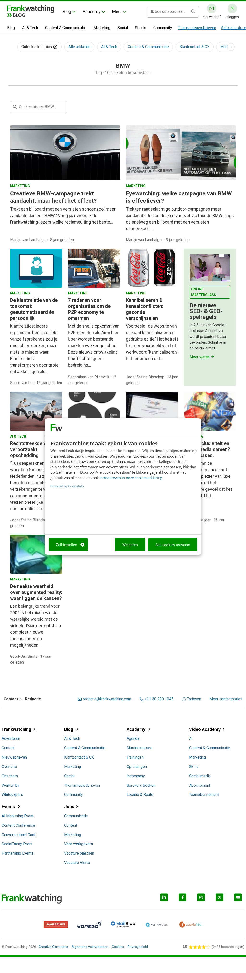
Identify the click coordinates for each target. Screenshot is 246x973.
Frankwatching (16, 729)
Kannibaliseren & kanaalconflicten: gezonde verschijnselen (144, 309)
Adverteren (11, 738)
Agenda (133, 738)
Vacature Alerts (77, 862)
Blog (67, 11)
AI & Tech (30, 28)
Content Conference (18, 825)
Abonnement (199, 785)
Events (9, 806)
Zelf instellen (66, 544)
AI (191, 738)
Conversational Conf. (19, 834)
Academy (92, 11)
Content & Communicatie (65, 28)
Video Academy (205, 729)
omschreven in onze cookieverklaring (131, 477)
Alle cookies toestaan (172, 544)
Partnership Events (18, 853)
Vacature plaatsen (79, 853)
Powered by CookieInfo (67, 486)
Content (70, 825)
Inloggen (232, 17)
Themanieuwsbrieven (197, 27)
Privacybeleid (138, 947)
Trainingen (135, 757)
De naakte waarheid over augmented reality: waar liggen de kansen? (36, 592)
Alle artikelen (79, 47)
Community (162, 28)
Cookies (118, 947)
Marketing (101, 28)
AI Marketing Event (17, 816)
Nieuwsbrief (212, 17)
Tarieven (194, 699)
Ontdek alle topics (37, 47)
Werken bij (10, 785)
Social (122, 28)
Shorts (140, 28)
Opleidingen (137, 766)
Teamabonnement (204, 794)
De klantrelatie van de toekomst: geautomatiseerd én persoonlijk (34, 309)
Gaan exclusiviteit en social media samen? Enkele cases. (207, 449)
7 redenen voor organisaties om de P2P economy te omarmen (89, 309)
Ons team (10, 776)
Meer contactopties (225, 699)
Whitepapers (12, 794)
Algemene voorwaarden (90, 947)
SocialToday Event (17, 844)
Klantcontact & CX (194, 47)
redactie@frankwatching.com (107, 699)
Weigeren (130, 544)
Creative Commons (53, 947)
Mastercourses (139, 748)
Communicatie (76, 816)
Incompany (136, 776)
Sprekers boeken (141, 785)
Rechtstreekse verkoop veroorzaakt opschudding (36, 449)
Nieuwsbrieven (14, 757)
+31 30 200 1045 (159, 699)
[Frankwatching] (30, 8)
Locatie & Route (140, 794)
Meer (117, 11)
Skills (193, 766)
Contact (8, 748)
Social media (200, 776)
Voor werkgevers (78, 844)
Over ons (9, 766)
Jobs (69, 806)
